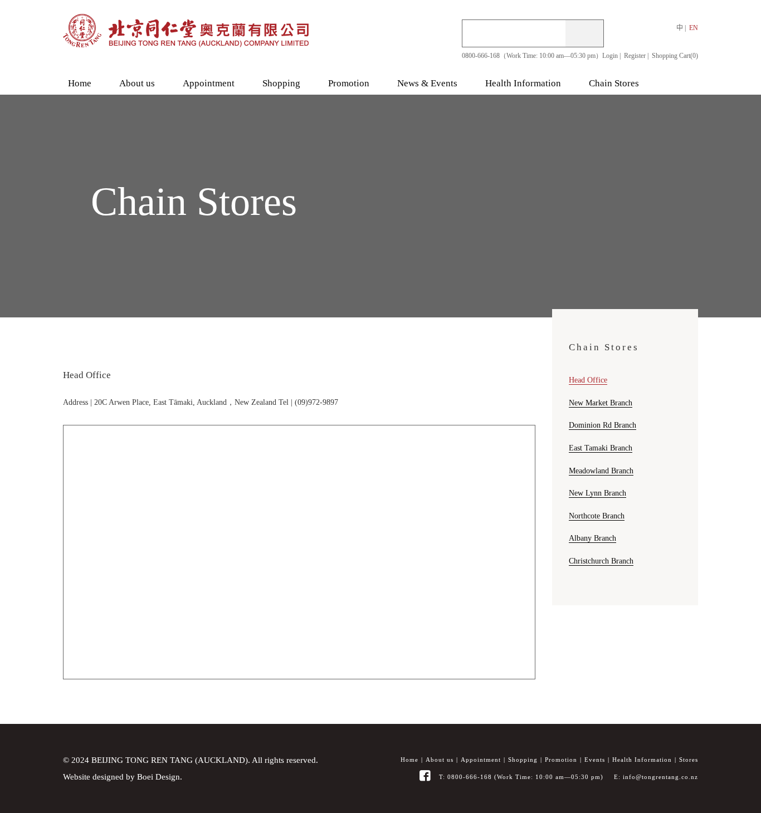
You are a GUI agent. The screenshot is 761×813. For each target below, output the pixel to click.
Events (594, 760)
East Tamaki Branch (600, 447)
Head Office (588, 379)
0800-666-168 (469, 776)
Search (584, 33)
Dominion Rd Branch (602, 424)
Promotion (561, 760)
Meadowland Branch (601, 470)
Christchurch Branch (601, 560)
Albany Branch (592, 537)
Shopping (523, 760)
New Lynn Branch (597, 492)
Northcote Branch (597, 515)
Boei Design (158, 776)
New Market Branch (600, 402)
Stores (688, 760)
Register (635, 56)
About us (439, 760)
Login (610, 56)
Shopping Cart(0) (675, 56)
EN (693, 28)
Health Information (642, 760)
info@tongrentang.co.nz (660, 776)
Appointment (481, 760)
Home (409, 760)
